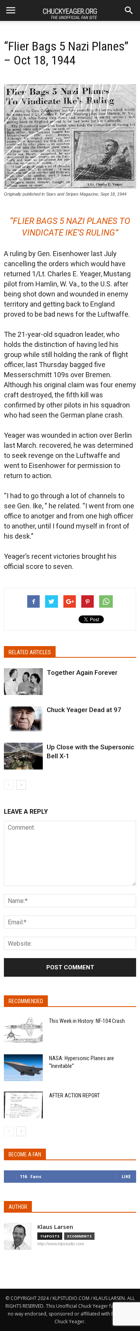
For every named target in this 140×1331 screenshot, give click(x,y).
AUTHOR (18, 1207)
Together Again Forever (82, 672)
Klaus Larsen (55, 1226)
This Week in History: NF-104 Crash (87, 1021)
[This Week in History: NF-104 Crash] (23, 1030)
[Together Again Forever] (23, 681)
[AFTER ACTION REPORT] (23, 1105)
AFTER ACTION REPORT (74, 1095)
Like (126, 1176)
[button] (129, 10)
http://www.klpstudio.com (60, 1243)
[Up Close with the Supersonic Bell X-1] (23, 756)
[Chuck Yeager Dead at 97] (23, 718)
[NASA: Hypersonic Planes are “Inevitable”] (23, 1067)
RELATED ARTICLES (30, 652)
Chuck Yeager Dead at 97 (84, 710)
